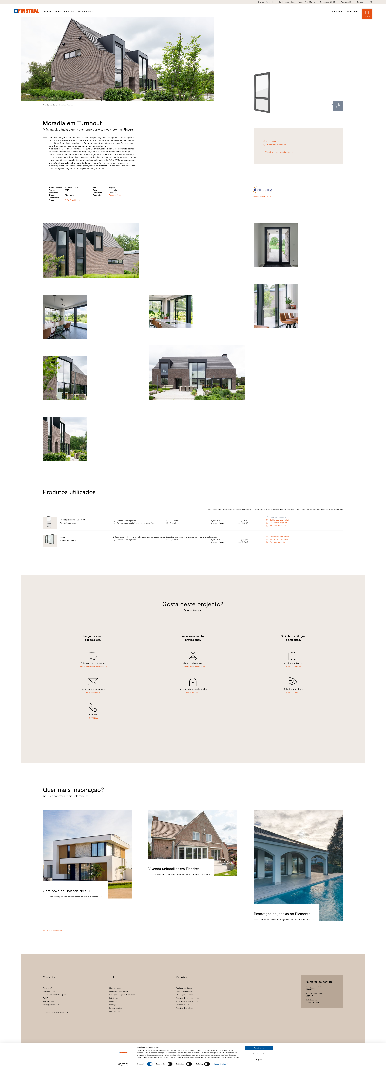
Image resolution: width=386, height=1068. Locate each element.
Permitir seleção (259, 1054)
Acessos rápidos (346, 2)
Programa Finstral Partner (306, 2)
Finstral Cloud (114, 1011)
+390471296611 (49, 1001)
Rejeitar (259, 1060)
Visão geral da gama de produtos (122, 995)
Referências (270, 2)
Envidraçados (85, 11)
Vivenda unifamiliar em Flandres (174, 869)
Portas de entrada (64, 11)
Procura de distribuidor (328, 2)
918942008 (310, 989)
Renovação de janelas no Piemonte (282, 914)
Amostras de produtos (184, 1008)
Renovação (337, 11)
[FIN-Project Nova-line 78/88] (286, 92)
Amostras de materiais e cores (187, 998)
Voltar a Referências (54, 930)
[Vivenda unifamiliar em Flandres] (192, 843)
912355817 (310, 996)
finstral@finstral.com (51, 1005)
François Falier (115, 195)
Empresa (261, 2)
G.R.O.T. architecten (73, 200)
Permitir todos (259, 1048)
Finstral (45, 105)
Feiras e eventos (115, 1008)
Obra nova (352, 11)
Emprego (112, 1005)
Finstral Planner (115, 988)
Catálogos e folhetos (184, 988)
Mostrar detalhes (220, 1064)
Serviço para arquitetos (287, 2)
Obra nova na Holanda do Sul (66, 891)
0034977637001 (312, 1002)
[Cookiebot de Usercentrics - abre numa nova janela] (123, 1064)
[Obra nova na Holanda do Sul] (87, 854)
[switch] (169, 1064)
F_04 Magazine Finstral (185, 995)
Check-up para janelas (184, 991)
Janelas (47, 11)
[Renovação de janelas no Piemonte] (298, 865)
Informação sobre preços (118, 991)
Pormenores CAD (182, 1005)
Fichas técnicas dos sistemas (187, 1001)
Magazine (113, 1001)
